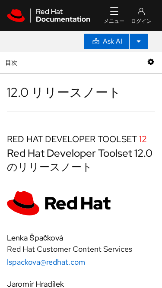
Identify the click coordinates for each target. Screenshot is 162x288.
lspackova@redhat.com (46, 262)
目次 (12, 62)
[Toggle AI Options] (138, 41)
